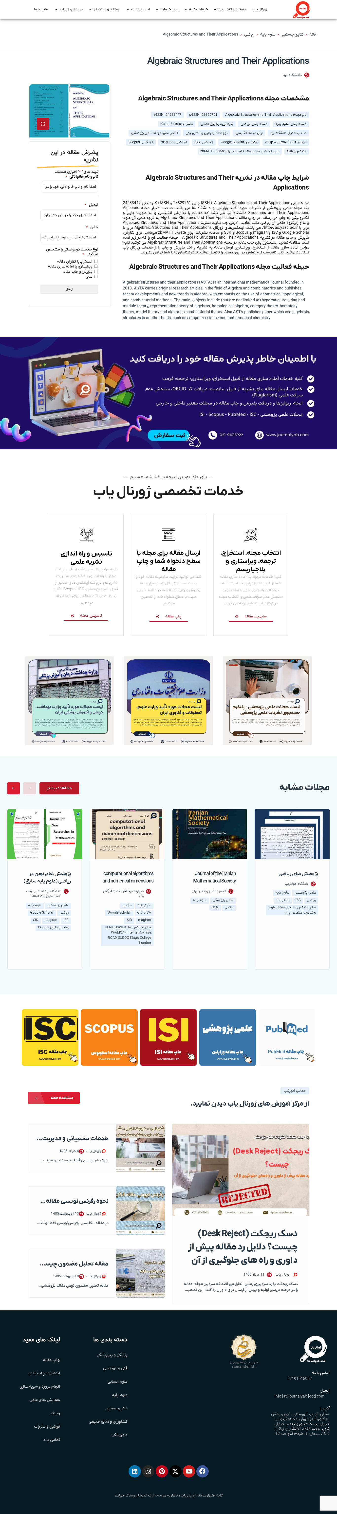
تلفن (92, 227)
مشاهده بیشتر (59, 788)
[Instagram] (148, 1471)
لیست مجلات (140, 9)
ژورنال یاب (259, 9)
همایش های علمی (44, 1400)
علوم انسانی (117, 1381)
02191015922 (299, 1379)
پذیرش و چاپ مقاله (77, 271)
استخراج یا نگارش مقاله (74, 261)
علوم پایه (267, 34)
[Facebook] (202, 1471)
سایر (89, 276)
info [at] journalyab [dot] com (299, 1396)
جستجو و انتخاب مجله (230, 9)
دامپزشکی (119, 1435)
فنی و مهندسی (115, 1368)
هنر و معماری (116, 1408)
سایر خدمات (169, 9)
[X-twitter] (175, 1471)
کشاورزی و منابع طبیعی (108, 1421)
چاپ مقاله (51, 1360)
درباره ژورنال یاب (71, 9)
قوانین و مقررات (47, 1426)
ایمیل (91, 205)
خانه (313, 34)
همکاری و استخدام (107, 9)
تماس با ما (41, 9)
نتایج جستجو (292, 34)
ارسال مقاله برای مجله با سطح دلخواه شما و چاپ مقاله (169, 561)
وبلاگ (55, 1413)
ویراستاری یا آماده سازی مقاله (70, 266)
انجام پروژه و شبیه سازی (39, 1386)
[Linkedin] (135, 1471)
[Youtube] (189, 1471)
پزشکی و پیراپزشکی (112, 1355)
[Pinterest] (162, 1471)
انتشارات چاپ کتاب (44, 1373)
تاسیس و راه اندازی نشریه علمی (86, 558)
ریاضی (249, 34)
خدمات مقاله (198, 9)
